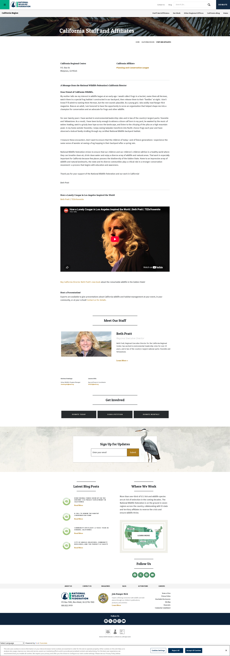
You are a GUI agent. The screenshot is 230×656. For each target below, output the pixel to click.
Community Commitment (162, 608)
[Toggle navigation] (4, 4)
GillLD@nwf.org (93, 384)
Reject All (175, 650)
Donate (223, 4)
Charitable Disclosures (162, 599)
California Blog (213, 13)
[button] (133, 452)
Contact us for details (96, 300)
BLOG (124, 586)
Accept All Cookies (194, 650)
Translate (43, 643)
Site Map (167, 602)
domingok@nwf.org (67, 384)
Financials (167, 605)
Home (225, 13)
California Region (147, 42)
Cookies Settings (158, 650)
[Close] (226, 650)
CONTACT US (87, 586)
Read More (78, 505)
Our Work (176, 13)
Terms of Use (166, 593)
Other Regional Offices (194, 13)
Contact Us (161, 5)
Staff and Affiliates (160, 13)
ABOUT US (68, 586)
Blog (170, 5)
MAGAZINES (105, 586)
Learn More (116, 605)
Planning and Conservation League (132, 68)
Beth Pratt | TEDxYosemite (72, 199)
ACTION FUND (143, 586)
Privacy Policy (165, 596)
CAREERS (161, 586)
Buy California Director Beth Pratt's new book (80, 282)
